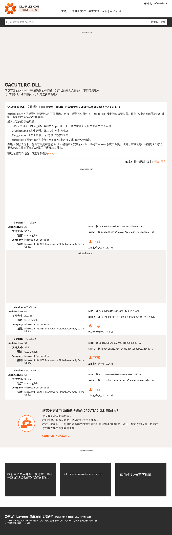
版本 (149, 161)
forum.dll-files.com (54, 436)
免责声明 (48, 516)
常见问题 (115, 11)
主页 (64, 11)
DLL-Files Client (64, 516)
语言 (163, 161)
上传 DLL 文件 (77, 11)
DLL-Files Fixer (83, 516)
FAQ (50, 153)
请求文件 (94, 11)
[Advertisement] (86, 57)
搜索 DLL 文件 (158, 22)
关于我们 (10, 516)
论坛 (105, 11)
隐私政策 (35, 516)
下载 (96, 241)
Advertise (22, 516)
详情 (156, 161)
